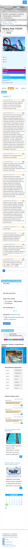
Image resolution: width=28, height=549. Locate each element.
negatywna (9, 303)
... (19, 403)
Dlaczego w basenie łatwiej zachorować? (12, 430)
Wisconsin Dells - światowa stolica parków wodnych (12, 463)
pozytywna (9, 301)
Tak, (6, 317)
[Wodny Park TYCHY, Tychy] (14, 43)
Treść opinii (6, 283)
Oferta (4, 88)
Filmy (24, 88)
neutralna (19, 301)
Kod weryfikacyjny (8, 307)
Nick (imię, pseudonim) (9, 293)
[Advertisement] (14, 8)
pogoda (5, 61)
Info (18, 88)
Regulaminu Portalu (14, 314)
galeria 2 (5, 59)
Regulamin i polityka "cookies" (10, 537)
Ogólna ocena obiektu (9, 299)
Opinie (11, 88)
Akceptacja (11, 314)
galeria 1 (5, 57)
